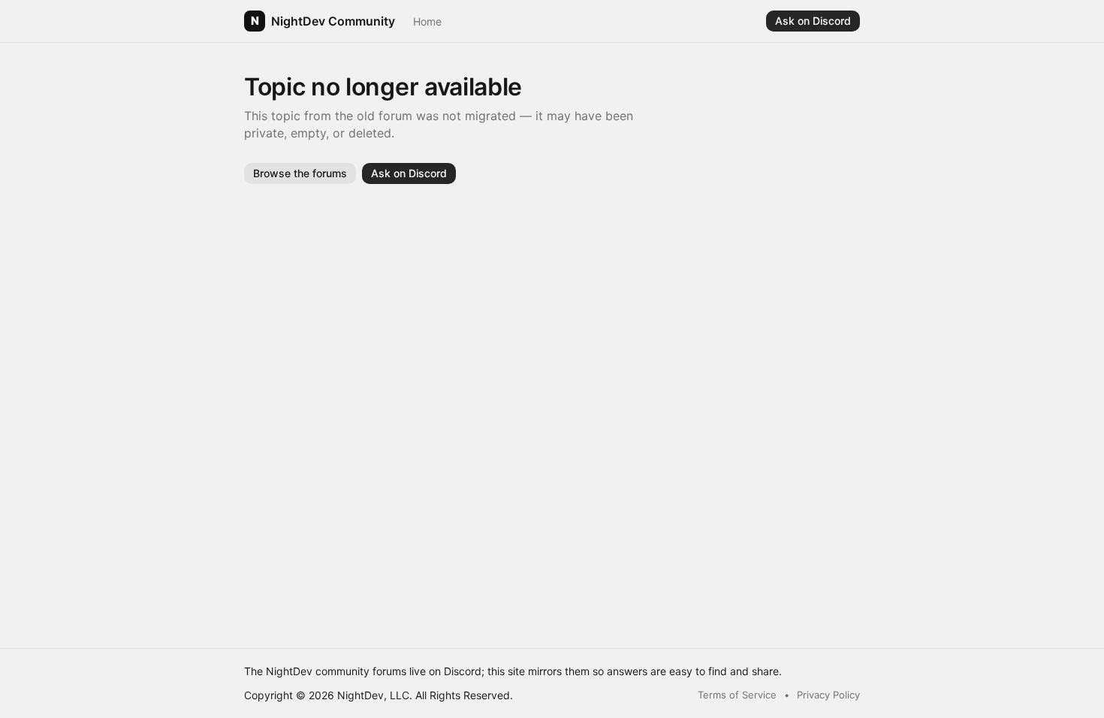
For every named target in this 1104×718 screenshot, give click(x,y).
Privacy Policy (828, 695)
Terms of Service (737, 695)
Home (427, 21)
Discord (462, 671)
